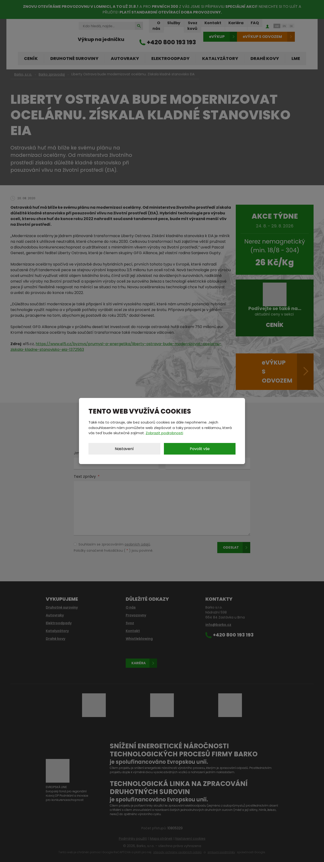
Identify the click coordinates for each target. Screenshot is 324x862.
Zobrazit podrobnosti (164, 432)
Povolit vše (200, 448)
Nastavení (124, 448)
